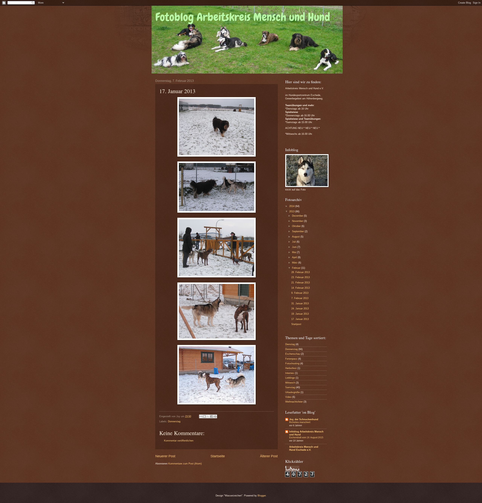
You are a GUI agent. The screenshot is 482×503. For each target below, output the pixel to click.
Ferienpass (291, 358)
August (296, 236)
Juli (294, 241)
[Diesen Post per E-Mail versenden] (201, 416)
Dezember (298, 215)
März (295, 262)
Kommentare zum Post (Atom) (185, 463)
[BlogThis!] (204, 416)
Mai (294, 252)
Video (288, 397)
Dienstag (290, 344)
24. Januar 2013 (300, 308)
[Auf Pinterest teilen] (215, 416)
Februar (296, 267)
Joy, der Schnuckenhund (303, 419)
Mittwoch (290, 382)
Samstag (290, 387)
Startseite (217, 456)
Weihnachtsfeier (294, 401)
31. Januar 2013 (300, 303)
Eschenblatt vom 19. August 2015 (306, 437)
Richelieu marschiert (299, 422)
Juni (294, 247)
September (298, 231)
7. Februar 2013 (299, 298)
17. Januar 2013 (300, 319)
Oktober (296, 226)
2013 (292, 211)
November (298, 221)
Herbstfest (291, 368)
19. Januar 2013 (300, 313)
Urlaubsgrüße (292, 392)
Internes (289, 373)
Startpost (296, 324)
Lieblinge (290, 377)
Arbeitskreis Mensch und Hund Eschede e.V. (303, 448)
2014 (292, 206)
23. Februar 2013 (300, 277)
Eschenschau (292, 353)
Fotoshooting (292, 363)
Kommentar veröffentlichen (178, 440)
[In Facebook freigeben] (212, 416)
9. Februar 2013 (299, 292)
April (295, 257)
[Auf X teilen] (208, 416)
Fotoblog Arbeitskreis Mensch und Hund (242, 17)
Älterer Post (269, 456)
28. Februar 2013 (300, 272)
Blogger (262, 495)
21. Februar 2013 (300, 282)
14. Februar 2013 (300, 287)
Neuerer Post (165, 456)
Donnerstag (174, 421)
